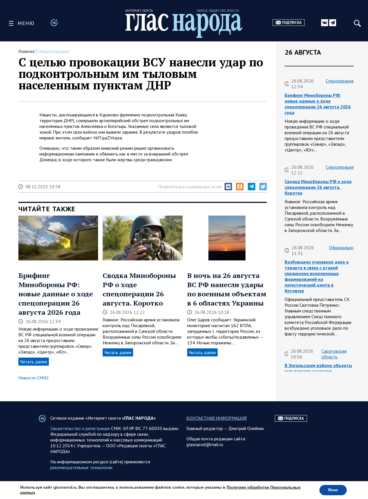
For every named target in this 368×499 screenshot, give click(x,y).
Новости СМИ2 (33, 378)
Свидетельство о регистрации (80, 428)
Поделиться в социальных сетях (190, 186)
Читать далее (33, 361)
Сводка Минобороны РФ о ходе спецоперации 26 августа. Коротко (139, 289)
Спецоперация (53, 51)
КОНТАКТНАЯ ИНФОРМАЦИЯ (216, 418)
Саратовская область (333, 354)
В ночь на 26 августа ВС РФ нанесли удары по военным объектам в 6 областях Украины (226, 289)
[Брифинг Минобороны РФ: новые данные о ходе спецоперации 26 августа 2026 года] (58, 239)
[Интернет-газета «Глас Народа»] (184, 26)
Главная (26, 51)
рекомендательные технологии (81, 467)
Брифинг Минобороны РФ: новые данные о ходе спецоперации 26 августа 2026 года (55, 294)
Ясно (333, 490)
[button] (228, 186)
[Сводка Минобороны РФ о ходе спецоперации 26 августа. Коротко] (142, 239)
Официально (341, 247)
